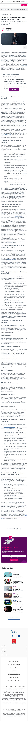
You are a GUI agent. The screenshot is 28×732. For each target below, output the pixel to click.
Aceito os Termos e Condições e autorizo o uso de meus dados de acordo (14, 557)
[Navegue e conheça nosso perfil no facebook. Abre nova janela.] (9, 636)
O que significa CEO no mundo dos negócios (14, 79)
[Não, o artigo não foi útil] (20, 529)
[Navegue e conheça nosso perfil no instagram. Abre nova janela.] (12, 636)
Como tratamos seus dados (14, 680)
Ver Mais (14, 89)
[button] (1, 5)
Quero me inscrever (14, 560)
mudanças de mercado (11, 259)
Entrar (24, 5)
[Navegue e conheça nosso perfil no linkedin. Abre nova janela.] (19, 636)
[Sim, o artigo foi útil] (17, 529)
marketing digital (18, 216)
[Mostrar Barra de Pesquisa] (19, 5)
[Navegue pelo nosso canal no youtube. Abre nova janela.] (15, 636)
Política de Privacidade (14, 661)
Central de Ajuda (14, 667)
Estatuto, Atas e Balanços (14, 664)
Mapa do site (14, 671)
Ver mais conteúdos (14, 618)
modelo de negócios (7, 134)
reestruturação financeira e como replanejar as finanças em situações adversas (14, 517)
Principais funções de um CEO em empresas (14, 81)
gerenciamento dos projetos (9, 427)
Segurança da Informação (14, 674)
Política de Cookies (14, 677)
